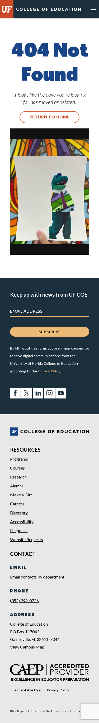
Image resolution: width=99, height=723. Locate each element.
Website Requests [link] (26, 539)
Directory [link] (19, 512)
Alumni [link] (16, 485)
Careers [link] (17, 503)
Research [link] (18, 476)
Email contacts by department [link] (37, 576)
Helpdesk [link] (19, 530)
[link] (48, 10)
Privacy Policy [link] (49, 371)
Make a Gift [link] (21, 494)
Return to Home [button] (49, 116)
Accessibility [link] (22, 521)
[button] (93, 9)
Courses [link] (17, 467)
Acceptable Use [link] (27, 690)
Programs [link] (19, 458)
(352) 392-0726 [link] (24, 600)
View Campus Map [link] (27, 646)
